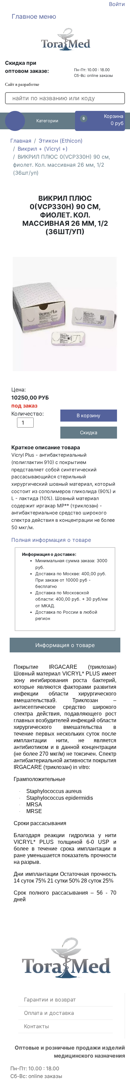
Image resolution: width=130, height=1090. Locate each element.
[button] (65, 16)
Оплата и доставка (49, 1012)
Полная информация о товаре (51, 539)
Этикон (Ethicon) (61, 140)
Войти (117, 4)
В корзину (88, 415)
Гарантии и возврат (50, 999)
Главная (20, 140)
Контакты (36, 1026)
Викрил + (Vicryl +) (43, 148)
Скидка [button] (88, 432)
